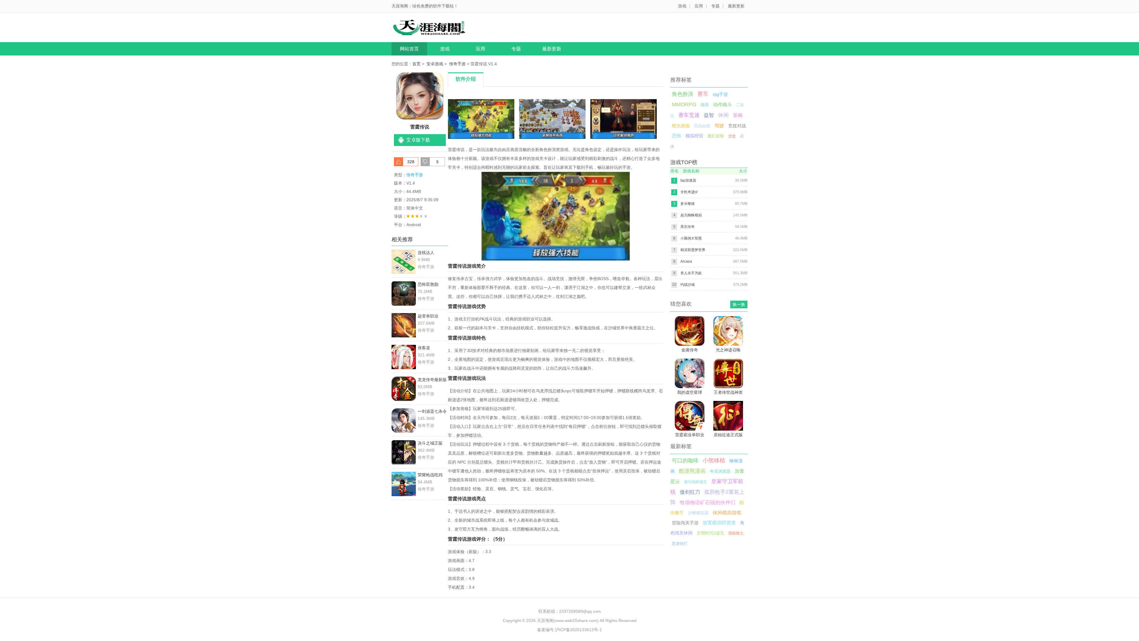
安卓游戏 (435, 63)
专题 (715, 6)
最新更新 (736, 6)
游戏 (682, 6)
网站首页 (409, 48)
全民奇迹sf (688, 192)
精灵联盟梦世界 (692, 250)
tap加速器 (688, 180)
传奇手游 (457, 63)
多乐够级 (687, 203)
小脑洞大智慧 (691, 238)
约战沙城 (687, 285)
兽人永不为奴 (691, 273)
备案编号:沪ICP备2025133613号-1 (569, 629)
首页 (416, 63)
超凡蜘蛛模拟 (691, 215)
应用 (699, 6)
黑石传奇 (687, 227)
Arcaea (686, 261)
